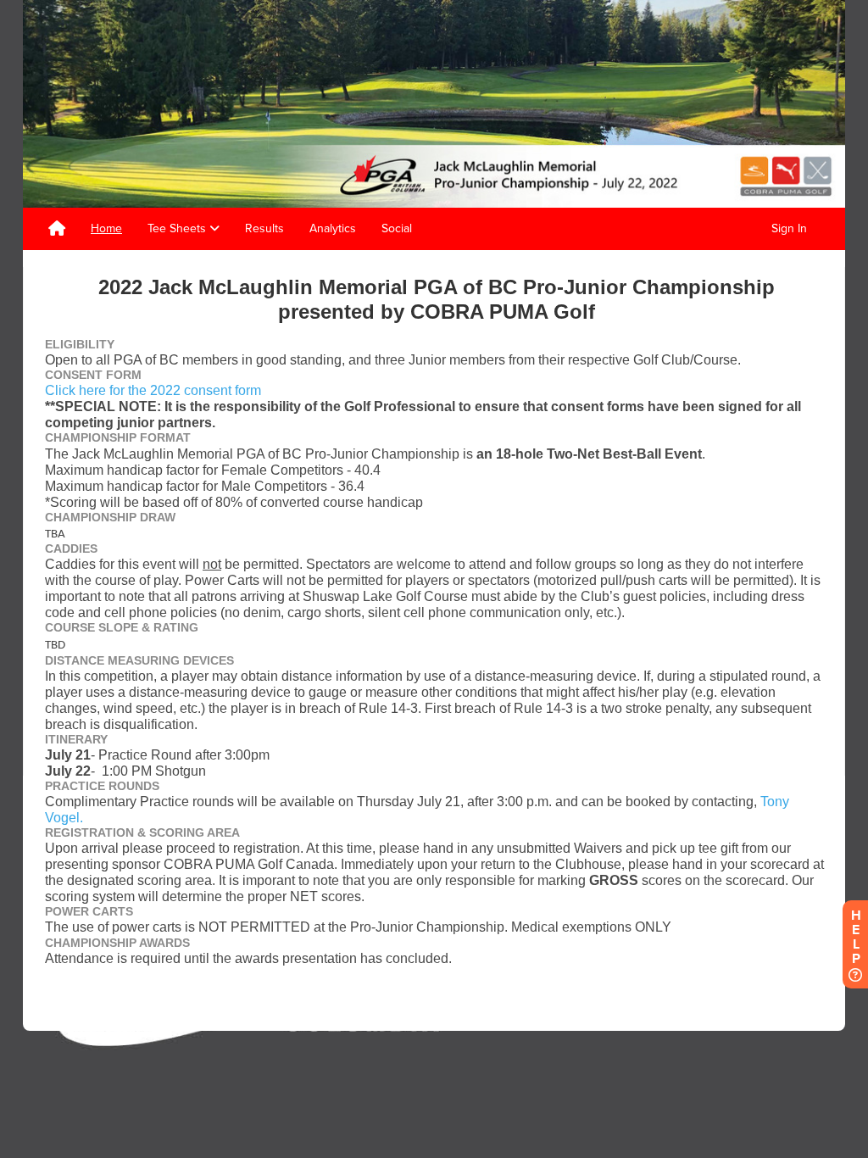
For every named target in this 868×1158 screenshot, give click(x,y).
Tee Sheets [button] (178, 228)
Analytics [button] (332, 228)
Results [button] (264, 228)
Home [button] (106, 228)
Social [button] (396, 228)
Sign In (789, 228)
